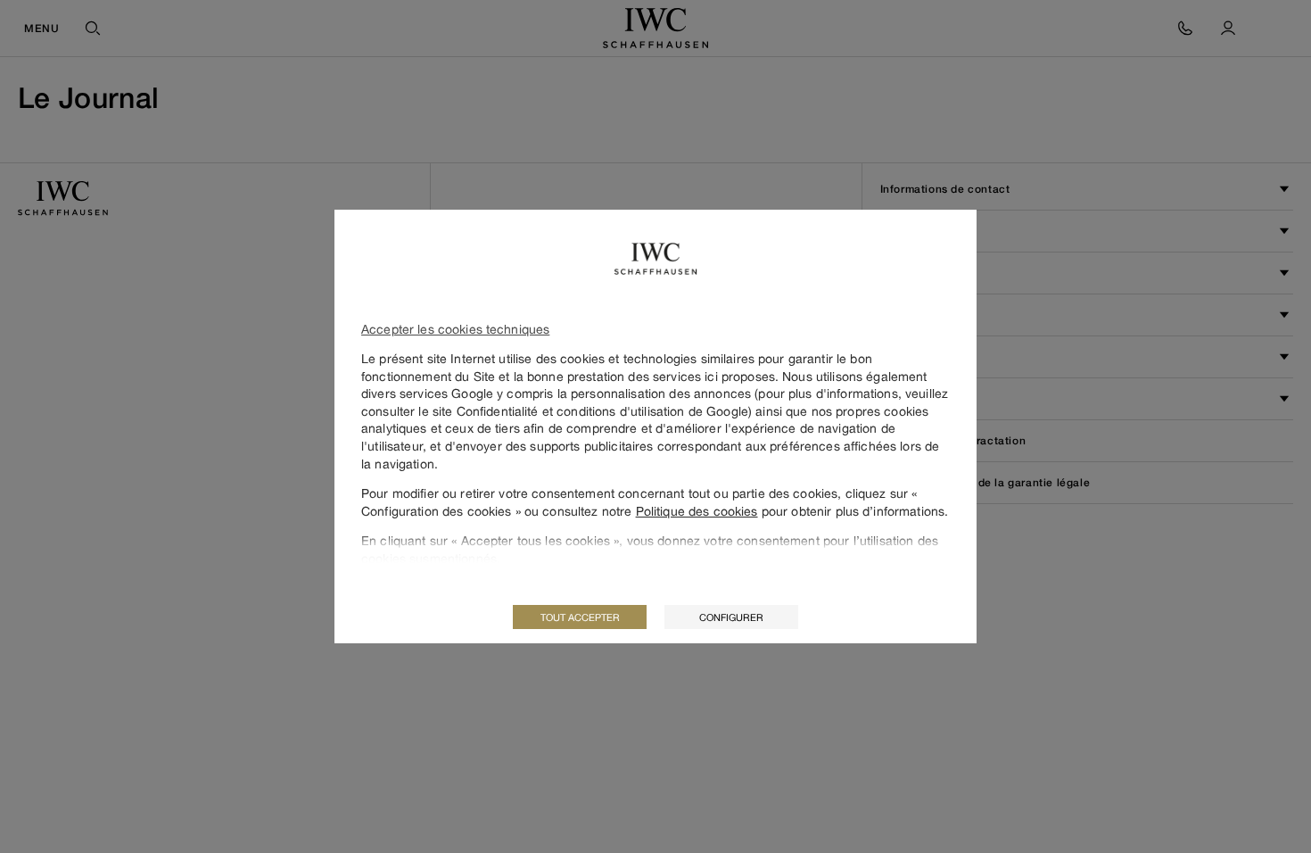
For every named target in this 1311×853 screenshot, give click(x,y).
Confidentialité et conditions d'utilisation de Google (602, 410)
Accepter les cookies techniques (455, 328)
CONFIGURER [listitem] (731, 617)
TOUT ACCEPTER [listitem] (580, 617)
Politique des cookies (697, 510)
